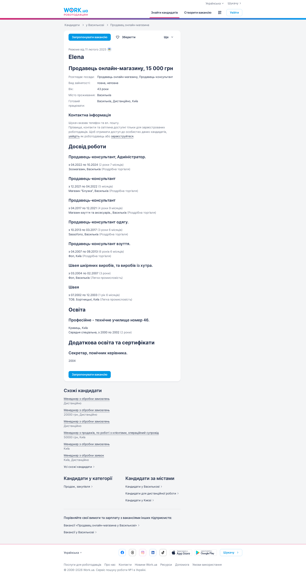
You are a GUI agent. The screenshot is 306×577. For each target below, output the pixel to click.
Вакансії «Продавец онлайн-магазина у (100, 525)
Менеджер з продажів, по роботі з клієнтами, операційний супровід (111, 432)
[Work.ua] (76, 12)
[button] (219, 12)
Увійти (234, 12)
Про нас (110, 564)
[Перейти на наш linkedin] (152, 552)
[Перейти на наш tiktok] (163, 552)
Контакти (125, 564)
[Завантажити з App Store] (181, 552)
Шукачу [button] (228, 552)
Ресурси (166, 564)
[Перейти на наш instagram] (142, 552)
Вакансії (79, 532)
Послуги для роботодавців (82, 564)
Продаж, (77, 486)
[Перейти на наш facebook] (122, 552)
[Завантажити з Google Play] (205, 552)
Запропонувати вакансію (89, 37)
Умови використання (207, 564)
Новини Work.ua (146, 564)
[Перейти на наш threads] (132, 552)
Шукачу (233, 3)
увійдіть (74, 136)
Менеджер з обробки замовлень (87, 398)
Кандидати (142, 486)
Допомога (182, 564)
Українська (71, 552)
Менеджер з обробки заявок (84, 455)
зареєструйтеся (122, 136)
